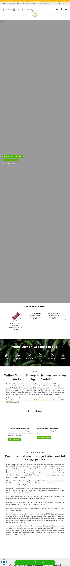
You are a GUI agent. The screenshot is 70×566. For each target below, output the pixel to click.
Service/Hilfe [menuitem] (63, 3)
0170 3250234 (47, 3)
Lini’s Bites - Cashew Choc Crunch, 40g (16, 314)
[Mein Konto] (61, 9)
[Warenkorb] (65, 9)
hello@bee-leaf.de (40, 400)
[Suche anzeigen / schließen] (56, 9)
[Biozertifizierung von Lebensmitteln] (49, 420)
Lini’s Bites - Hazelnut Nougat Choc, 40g (35, 314)
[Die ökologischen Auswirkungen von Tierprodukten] (20, 420)
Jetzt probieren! (9, 163)
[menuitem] (52, 9)
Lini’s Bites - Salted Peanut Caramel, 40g (54, 314)
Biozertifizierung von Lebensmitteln (47, 428)
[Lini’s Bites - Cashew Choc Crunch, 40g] (16, 311)
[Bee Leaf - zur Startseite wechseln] (35, 13)
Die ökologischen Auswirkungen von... (19, 428)
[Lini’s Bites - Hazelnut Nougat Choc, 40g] (35, 311)
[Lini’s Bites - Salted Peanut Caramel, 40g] (54, 311)
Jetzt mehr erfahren (14, 439)
